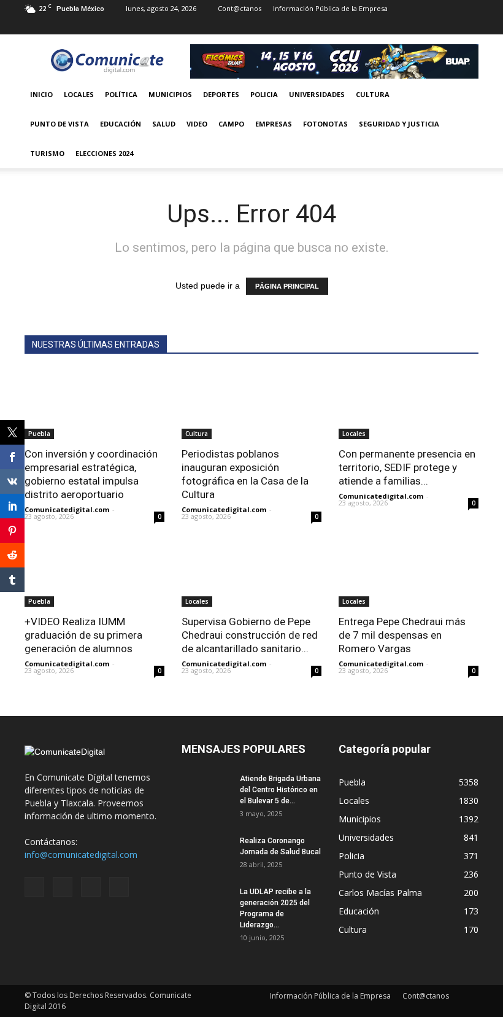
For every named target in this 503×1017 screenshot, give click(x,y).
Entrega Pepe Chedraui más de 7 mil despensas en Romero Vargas (402, 635)
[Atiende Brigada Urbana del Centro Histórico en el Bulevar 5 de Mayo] (206, 790)
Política (121, 94)
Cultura (373, 94)
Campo (231, 123)
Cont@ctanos (239, 8)
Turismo (47, 153)
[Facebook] (408, 25)
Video (196, 123)
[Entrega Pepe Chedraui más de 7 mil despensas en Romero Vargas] (408, 572)
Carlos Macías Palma (380, 892)
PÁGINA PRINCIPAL (287, 286)
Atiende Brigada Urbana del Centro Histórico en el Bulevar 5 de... (280, 789)
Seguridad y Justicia (399, 123)
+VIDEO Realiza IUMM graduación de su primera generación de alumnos (83, 635)
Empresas (273, 123)
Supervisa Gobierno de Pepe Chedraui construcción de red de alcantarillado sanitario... (250, 635)
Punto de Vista (59, 123)
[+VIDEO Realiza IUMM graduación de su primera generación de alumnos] (94, 572)
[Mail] (429, 25)
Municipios (170, 94)
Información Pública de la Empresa (330, 8)
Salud (163, 123)
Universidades (317, 94)
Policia (264, 94)
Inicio (41, 94)
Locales (79, 94)
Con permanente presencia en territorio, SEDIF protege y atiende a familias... (407, 467)
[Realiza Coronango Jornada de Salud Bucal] (206, 852)
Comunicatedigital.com (67, 509)
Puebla (39, 433)
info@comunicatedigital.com (81, 854)
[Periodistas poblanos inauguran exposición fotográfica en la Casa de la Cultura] (251, 404)
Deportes (221, 94)
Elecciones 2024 (104, 153)
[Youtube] (469, 25)
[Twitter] (449, 25)
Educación (120, 123)
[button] (463, 124)
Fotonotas (325, 123)
